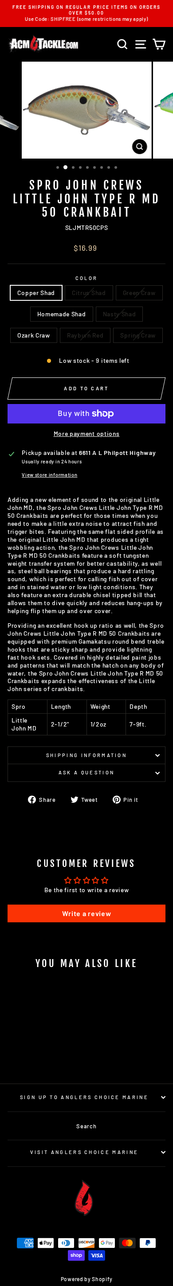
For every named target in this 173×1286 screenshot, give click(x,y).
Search (86, 1126)
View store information (49, 475)
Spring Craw (138, 335)
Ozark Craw (33, 335)
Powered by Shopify (86, 1279)
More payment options (87, 433)
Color (86, 278)
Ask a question (86, 772)
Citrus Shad (89, 292)
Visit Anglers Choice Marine (84, 1152)
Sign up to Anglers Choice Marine (84, 1097)
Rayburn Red (85, 335)
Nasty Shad (119, 314)
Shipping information (86, 755)
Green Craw (139, 292)
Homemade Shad (61, 314)
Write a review (86, 913)
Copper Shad (36, 292)
